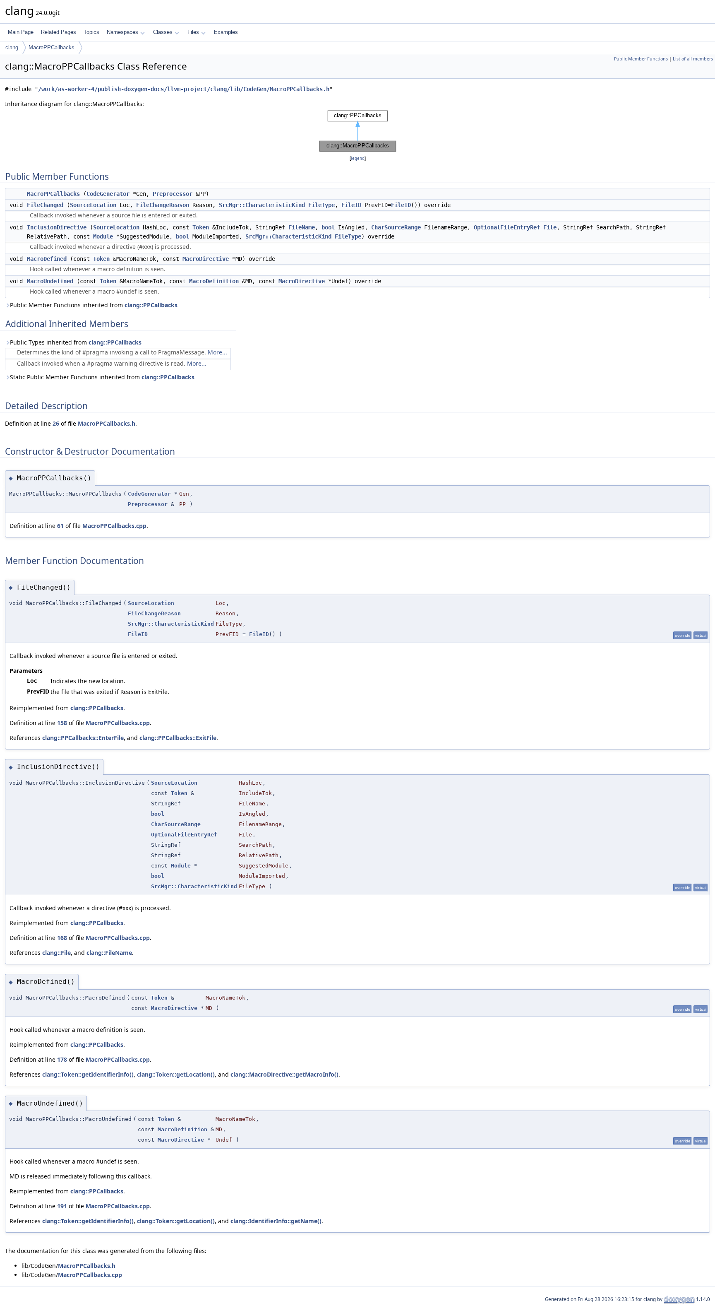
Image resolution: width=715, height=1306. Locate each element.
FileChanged (45, 205)
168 (62, 938)
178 (62, 1059)
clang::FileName (109, 953)
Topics (91, 32)
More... (217, 352)
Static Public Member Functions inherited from (102, 377)
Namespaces (122, 32)
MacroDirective (205, 258)
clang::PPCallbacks (151, 305)
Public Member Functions (641, 59)
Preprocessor (172, 193)
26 (56, 423)
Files (193, 32)
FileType (321, 205)
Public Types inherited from (76, 342)
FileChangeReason (162, 205)
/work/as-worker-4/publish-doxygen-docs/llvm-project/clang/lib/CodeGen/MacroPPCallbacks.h (183, 89)
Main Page (21, 32)
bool (328, 227)
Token (200, 227)
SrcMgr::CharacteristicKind (262, 205)
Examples (226, 32)
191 (62, 1206)
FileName (301, 227)
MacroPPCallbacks (51, 47)
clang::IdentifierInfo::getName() (276, 1221)
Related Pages (58, 32)
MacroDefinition (214, 281)
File (550, 227)
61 (60, 526)
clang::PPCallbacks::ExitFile (177, 738)
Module (103, 236)
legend (358, 158)
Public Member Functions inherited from (94, 305)
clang (11, 47)
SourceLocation (93, 205)
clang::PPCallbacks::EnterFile (83, 738)
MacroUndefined (50, 281)
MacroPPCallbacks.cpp (114, 526)
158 (62, 723)
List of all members (693, 59)
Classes (163, 32)
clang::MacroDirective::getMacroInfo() (284, 1074)
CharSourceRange (396, 227)
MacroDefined (47, 258)
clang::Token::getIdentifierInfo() (88, 1074)
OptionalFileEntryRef (507, 227)
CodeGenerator (108, 193)
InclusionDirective (56, 227)
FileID (351, 205)
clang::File (56, 953)
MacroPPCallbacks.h (106, 423)
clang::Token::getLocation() (176, 1074)
